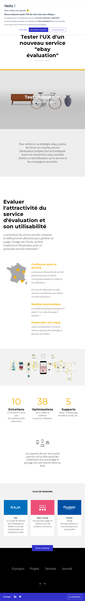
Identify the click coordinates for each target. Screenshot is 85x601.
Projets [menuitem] (34, 568)
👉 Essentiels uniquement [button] (38, 30)
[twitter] (20, 596)
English (45, 583)
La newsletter (74, 597)
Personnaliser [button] (23, 30)
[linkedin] (15, 596)
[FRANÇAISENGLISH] (42, 583)
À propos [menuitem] (18, 568)
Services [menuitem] (50, 568)
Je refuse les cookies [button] (57, 30)
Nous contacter (42, 548)
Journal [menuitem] (67, 568)
